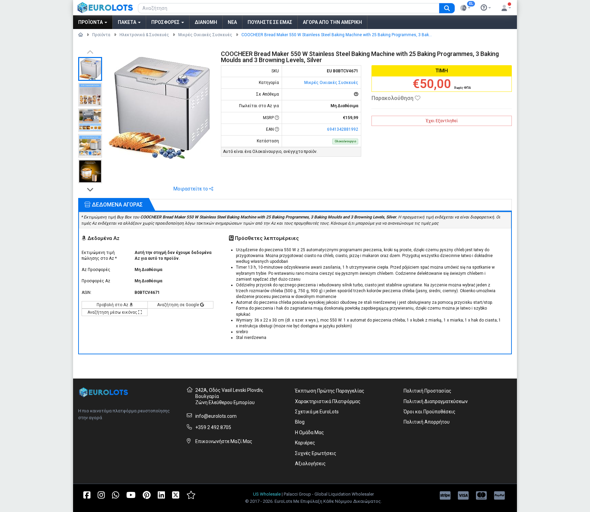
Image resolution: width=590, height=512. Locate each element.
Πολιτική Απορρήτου (427, 422)
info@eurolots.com (216, 416)
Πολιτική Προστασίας (427, 391)
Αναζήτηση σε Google (178, 304)
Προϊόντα (91, 22)
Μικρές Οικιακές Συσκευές (205, 34)
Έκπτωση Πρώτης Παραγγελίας (329, 391)
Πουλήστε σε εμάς (270, 22)
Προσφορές (166, 22)
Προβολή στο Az (113, 304)
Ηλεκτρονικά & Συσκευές (144, 34)
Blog (300, 422)
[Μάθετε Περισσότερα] (486, 8)
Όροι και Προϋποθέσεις (429, 411)
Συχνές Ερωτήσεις (315, 453)
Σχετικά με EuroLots (317, 411)
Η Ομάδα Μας (309, 432)
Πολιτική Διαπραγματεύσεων (436, 401)
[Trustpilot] (191, 494)
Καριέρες (305, 442)
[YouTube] (131, 494)
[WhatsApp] (115, 494)
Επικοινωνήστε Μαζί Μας (223, 441)
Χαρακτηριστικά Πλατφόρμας (328, 401)
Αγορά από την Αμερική (332, 22)
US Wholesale (267, 494)
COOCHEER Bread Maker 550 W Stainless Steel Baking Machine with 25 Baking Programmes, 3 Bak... (336, 34)
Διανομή (206, 22)
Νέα (232, 22)
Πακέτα (127, 22)
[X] (175, 494)
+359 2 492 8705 (213, 427)
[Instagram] (101, 494)
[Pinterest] (147, 494)
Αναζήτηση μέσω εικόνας (112, 312)
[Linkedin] (161, 494)
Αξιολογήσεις (310, 463)
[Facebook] (86, 494)
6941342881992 (342, 129)
